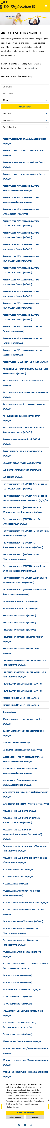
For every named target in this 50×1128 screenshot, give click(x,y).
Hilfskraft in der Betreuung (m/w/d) (22, 683)
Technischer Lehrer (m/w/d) (17, 1034)
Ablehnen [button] (35, 1117)
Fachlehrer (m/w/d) (13, 476)
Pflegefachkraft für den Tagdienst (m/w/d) (25, 902)
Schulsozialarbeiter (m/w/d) (18, 996)
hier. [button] (17, 1107)
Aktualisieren (25, 106)
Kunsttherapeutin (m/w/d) (17, 742)
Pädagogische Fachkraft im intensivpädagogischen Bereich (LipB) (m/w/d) (22, 834)
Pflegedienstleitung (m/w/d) (18, 869)
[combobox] (25, 100)
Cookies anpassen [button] (15, 1117)
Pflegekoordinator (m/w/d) (17, 975)
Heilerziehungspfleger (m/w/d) (19, 615)
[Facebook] (19, 1125)
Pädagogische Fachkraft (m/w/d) (20, 810)
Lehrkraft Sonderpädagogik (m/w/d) (22, 749)
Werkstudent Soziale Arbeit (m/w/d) (22, 1041)
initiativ (32, 68)
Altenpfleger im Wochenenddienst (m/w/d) (25, 361)
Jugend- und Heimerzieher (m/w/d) (21, 697)
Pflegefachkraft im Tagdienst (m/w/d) (23, 921)
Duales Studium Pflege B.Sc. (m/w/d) (22, 462)
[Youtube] (25, 1125)
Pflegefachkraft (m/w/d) (16, 883)
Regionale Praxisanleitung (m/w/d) (22, 989)
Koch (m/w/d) (10, 712)
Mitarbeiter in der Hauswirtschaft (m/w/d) (26, 803)
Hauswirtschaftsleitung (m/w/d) (20, 601)
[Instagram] (31, 1125)
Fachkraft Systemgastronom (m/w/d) (22, 469)
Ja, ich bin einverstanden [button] (25, 1113)
